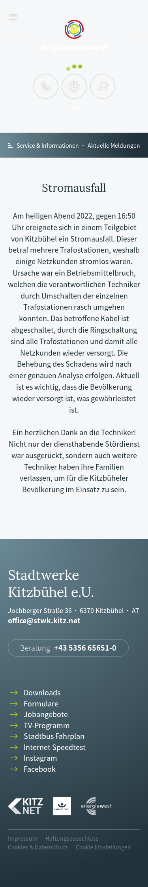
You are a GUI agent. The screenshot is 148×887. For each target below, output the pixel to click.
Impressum (22, 838)
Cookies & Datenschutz (38, 847)
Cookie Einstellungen (103, 847)
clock (74, 86)
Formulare (33, 703)
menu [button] (13, 18)
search (103, 86)
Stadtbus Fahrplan (46, 736)
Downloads (34, 692)
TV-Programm (39, 725)
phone (46, 86)
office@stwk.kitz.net (44, 620)
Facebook (32, 769)
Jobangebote (38, 714)
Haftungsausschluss (72, 838)
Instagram (32, 758)
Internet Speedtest (47, 747)
